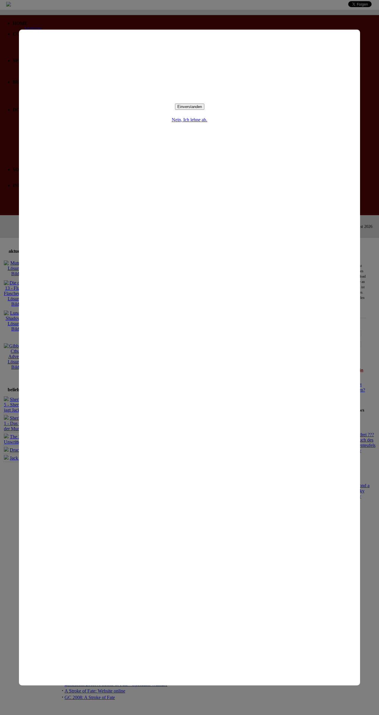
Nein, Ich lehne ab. (189, 119)
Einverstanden (189, 106)
